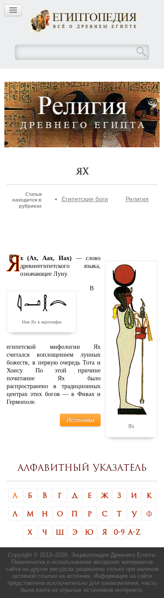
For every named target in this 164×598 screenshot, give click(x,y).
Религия (137, 198)
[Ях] (131, 338)
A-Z (134, 532)
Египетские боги (85, 198)
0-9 (119, 532)
